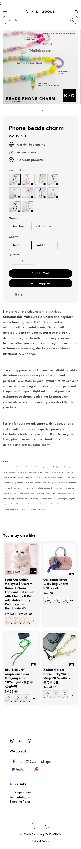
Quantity (14, 254)
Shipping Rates (20, 801)
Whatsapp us (40, 283)
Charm (13, 236)
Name (13, 218)
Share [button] (18, 294)
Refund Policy (40, 841)
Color (16, 170)
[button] (5, 11)
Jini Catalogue (20, 797)
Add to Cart (40, 273)
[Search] (71, 19)
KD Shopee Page (20, 792)
